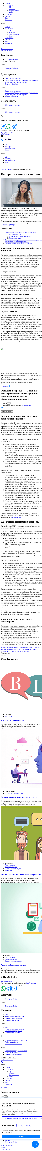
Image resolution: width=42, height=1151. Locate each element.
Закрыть (21, 1136)
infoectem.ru (5, 134)
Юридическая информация (14, 1016)
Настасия (27, 1125)
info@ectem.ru (31, 983)
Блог (6, 18)
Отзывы (7, 16)
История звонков (15, 234)
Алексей (20, 1125)
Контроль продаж (11, 867)
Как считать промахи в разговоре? (17, 242)
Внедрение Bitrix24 (11, 999)
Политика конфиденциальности (16, 1040)
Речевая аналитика (7, 647)
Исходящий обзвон (11, 59)
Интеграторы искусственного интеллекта (19, 797)
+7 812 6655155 (7, 1060)
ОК (10, 7)
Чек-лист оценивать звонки (23, 647)
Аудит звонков (10, 865)
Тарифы (7, 1140)
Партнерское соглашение (13, 1044)
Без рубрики (9, 716)
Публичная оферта (11, 1042)
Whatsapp (12, 9)
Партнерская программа (13, 1018)
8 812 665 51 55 (7, 49)
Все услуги (9, 5)
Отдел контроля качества (13, 78)
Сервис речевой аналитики (19, 651)
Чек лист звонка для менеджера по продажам (21, 874)
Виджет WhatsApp (11, 84)
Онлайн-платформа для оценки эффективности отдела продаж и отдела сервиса (21, 81)
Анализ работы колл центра (13, 965)
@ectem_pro (16, 517)
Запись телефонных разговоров (20, 236)
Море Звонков (10, 148)
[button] (6, 50)
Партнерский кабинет (12, 1020)
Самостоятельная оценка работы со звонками (20, 232)
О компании (9, 14)
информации (26, 405)
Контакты (8, 20)
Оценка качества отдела (13, 868)
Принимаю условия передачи (16, 405)
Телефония (8, 870)
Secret (11, 12)
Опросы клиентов (15, 238)
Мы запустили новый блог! (13, 720)
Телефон (4, 403)
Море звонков (14, 11)
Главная (7, 3)
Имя (2, 1096)
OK (6, 144)
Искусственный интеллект (14, 793)
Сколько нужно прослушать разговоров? (19, 243)
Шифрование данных (12, 105)
